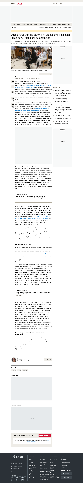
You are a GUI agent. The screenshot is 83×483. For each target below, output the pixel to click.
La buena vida (42, 459)
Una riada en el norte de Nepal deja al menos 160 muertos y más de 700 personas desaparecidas (63, 117)
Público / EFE (19, 295)
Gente (69, 27)
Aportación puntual (17, 466)
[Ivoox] (25, 480)
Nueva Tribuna (53, 464)
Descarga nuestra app (66, 470)
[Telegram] (17, 480)
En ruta (41, 465)
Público (17, 456)
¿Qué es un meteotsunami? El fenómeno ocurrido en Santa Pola (62, 123)
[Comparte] (12, 81)
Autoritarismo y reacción (44, 477)
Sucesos (65, 27)
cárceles (19, 370)
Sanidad (46, 27)
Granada (14, 370)
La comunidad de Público (19, 470)
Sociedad (14, 27)
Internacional (29, 24)
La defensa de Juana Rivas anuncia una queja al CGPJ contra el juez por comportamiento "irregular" (32, 197)
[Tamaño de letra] (12, 98)
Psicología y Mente (43, 462)
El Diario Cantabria (53, 459)
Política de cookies (54, 476)
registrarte (33, 441)
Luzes (51, 468)
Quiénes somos (64, 458)
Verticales (42, 456)
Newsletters (15, 465)
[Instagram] (25, 477)
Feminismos (36, 24)
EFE (16, 200)
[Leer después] (12, 92)
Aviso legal (52, 474)
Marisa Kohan (19, 77)
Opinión (18, 24)
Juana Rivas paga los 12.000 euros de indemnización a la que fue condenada (33, 293)
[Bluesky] (22, 477)
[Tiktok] (15, 480)
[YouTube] (12, 480)
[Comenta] (12, 86)
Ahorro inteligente (43, 464)
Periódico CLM (53, 461)
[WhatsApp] (22, 480)
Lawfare (41, 473)
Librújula (52, 467)
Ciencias (59, 24)
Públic (30, 473)
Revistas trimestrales (45, 471)
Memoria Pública (32, 467)
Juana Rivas (24, 370)
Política (13, 24)
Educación (41, 27)
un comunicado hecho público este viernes (29, 337)
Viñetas (30, 476)
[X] (20, 477)
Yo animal (41, 467)
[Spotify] (20, 480)
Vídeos (30, 474)
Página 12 (52, 470)
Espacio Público (53, 458)
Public (69, 24)
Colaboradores (53, 456)
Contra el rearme (43, 476)
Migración (51, 27)
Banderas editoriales (66, 462)
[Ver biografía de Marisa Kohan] (13, 359)
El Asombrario (53, 465)
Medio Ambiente (43, 24)
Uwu (40, 461)
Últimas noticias (32, 477)
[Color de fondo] (12, 104)
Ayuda (14, 471)
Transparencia (64, 459)
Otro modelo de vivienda (44, 474)
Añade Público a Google (46, 74)
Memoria (49, 24)
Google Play (67, 473)
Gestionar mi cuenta (17, 463)
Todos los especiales (44, 479)
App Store (67, 477)
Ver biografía (48, 359)
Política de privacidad (54, 477)
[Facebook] (17, 477)
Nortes (51, 462)
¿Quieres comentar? (44, 435)
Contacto (63, 467)
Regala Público (16, 468)
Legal (51, 472)
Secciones (31, 456)
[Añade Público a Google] (12, 477)
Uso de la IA (64, 465)
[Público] (21, 4)
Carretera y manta (43, 468)
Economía (64, 24)
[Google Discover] (15, 477)
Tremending (23, 24)
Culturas (54, 24)
